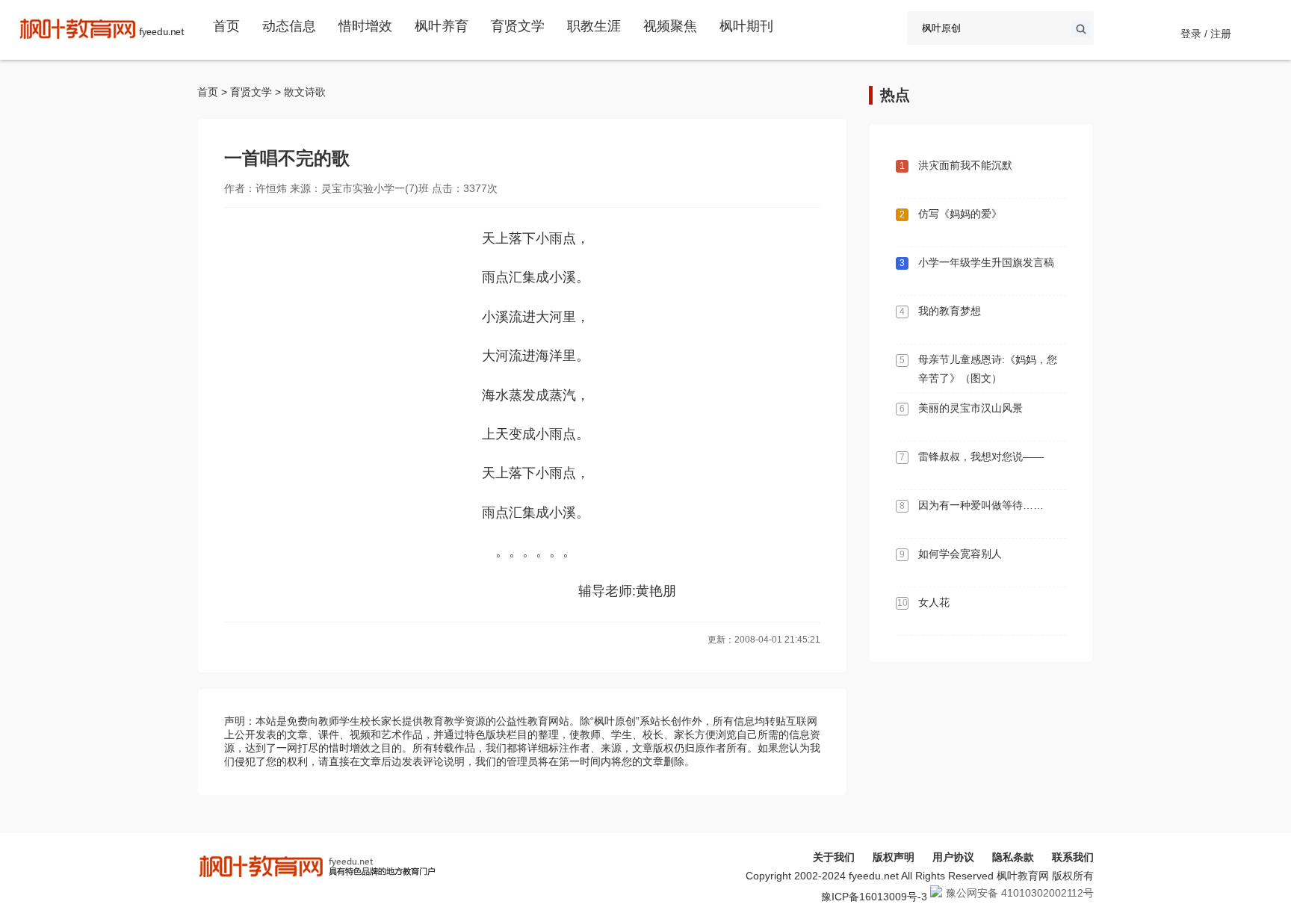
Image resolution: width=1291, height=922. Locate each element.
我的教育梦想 (949, 311)
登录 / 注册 (1205, 34)
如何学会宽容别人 (960, 554)
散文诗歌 (305, 92)
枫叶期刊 (746, 26)
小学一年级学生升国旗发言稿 (986, 262)
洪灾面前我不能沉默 (965, 165)
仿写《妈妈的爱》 (960, 214)
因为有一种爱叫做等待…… (981, 505)
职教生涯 (594, 26)
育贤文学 (518, 26)
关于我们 (834, 857)
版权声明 (893, 857)
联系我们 (1073, 857)
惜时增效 (365, 26)
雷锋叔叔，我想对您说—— (981, 456)
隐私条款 (1013, 857)
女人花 (934, 602)
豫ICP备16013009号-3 (874, 897)
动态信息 (289, 26)
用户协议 (953, 857)
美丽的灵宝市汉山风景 (970, 408)
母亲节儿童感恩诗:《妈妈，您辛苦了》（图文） (987, 368)
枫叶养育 (441, 26)
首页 (226, 26)
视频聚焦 (670, 26)
